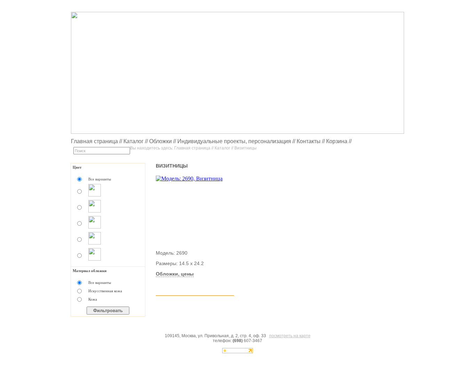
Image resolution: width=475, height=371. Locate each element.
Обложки (160, 141)
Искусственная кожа (105, 291)
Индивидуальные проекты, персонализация (234, 141)
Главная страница (94, 141)
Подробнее (173, 285)
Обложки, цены (175, 274)
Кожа (92, 299)
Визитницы (245, 148)
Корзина (336, 141)
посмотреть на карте (290, 335)
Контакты (309, 141)
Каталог (133, 141)
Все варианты (99, 179)
